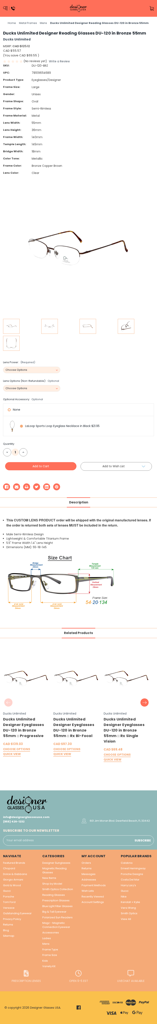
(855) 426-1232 (14, 821)
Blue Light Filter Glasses (57, 906)
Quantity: (9, 444)
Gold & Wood (12, 885)
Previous (8, 702)
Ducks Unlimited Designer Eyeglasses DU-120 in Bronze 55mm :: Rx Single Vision (124, 730)
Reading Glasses (53, 895)
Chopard (9, 868)
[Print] (26, 486)
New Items (49, 878)
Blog (6, 930)
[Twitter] (36, 486)
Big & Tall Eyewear (54, 912)
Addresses (89, 880)
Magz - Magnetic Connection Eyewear (56, 925)
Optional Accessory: (23, 399)
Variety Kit (48, 966)
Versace (9, 908)
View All (126, 919)
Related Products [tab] (78, 633)
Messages (88, 874)
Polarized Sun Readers (57, 917)
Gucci (7, 891)
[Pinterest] (56, 486)
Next (144, 702)
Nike (124, 897)
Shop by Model (52, 884)
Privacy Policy (12, 919)
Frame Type (50, 949)
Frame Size (49, 955)
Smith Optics (129, 913)
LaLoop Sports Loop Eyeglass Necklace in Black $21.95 (62, 426)
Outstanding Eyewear (17, 913)
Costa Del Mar (130, 880)
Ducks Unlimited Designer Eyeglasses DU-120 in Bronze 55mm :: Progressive (23, 727)
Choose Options (16, 749)
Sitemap (8, 936)
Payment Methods (94, 885)
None (16, 410)
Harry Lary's (128, 885)
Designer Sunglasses (56, 863)
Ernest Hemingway (133, 868)
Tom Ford (9, 902)
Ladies (46, 938)
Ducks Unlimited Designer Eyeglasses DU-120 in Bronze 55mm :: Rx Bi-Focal (73, 727)
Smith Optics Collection (57, 889)
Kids (45, 961)
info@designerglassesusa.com (26, 817)
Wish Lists (88, 891)
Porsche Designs (132, 874)
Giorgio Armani (13, 880)
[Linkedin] (46, 486)
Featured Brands (14, 863)
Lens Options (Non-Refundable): (31, 381)
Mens (45, 944)
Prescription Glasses (56, 900)
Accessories (50, 932)
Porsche (8, 897)
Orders (86, 863)
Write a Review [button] (59, 61)
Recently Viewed (93, 897)
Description (78, 502)
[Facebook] (6, 486)
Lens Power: (19, 362)
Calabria (126, 863)
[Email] (16, 486)
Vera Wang (128, 908)
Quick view (12, 754)
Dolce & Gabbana (15, 874)
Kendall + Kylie (130, 902)
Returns (8, 925)
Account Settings (93, 902)
